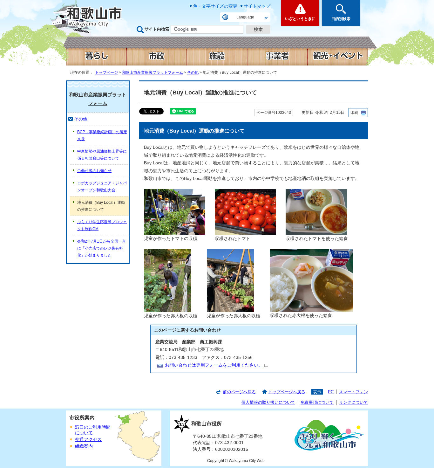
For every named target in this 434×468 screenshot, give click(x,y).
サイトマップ (257, 6)
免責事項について (317, 402)
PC (331, 391)
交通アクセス (88, 439)
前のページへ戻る (239, 391)
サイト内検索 (157, 29)
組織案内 (84, 446)
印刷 (354, 112)
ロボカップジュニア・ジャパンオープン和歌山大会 (102, 186)
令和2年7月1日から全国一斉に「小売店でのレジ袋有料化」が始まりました (101, 248)
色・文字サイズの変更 (215, 6)
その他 (193, 72)
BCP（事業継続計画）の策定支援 (102, 135)
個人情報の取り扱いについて (268, 402)
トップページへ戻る (286, 391)
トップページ (106, 72)
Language (245, 17)
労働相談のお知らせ (94, 171)
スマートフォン (353, 391)
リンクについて (353, 402)
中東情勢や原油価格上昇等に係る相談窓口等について (102, 155)
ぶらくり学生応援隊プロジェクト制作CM (102, 225)
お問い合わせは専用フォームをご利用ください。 (214, 365)
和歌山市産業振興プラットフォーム (152, 72)
